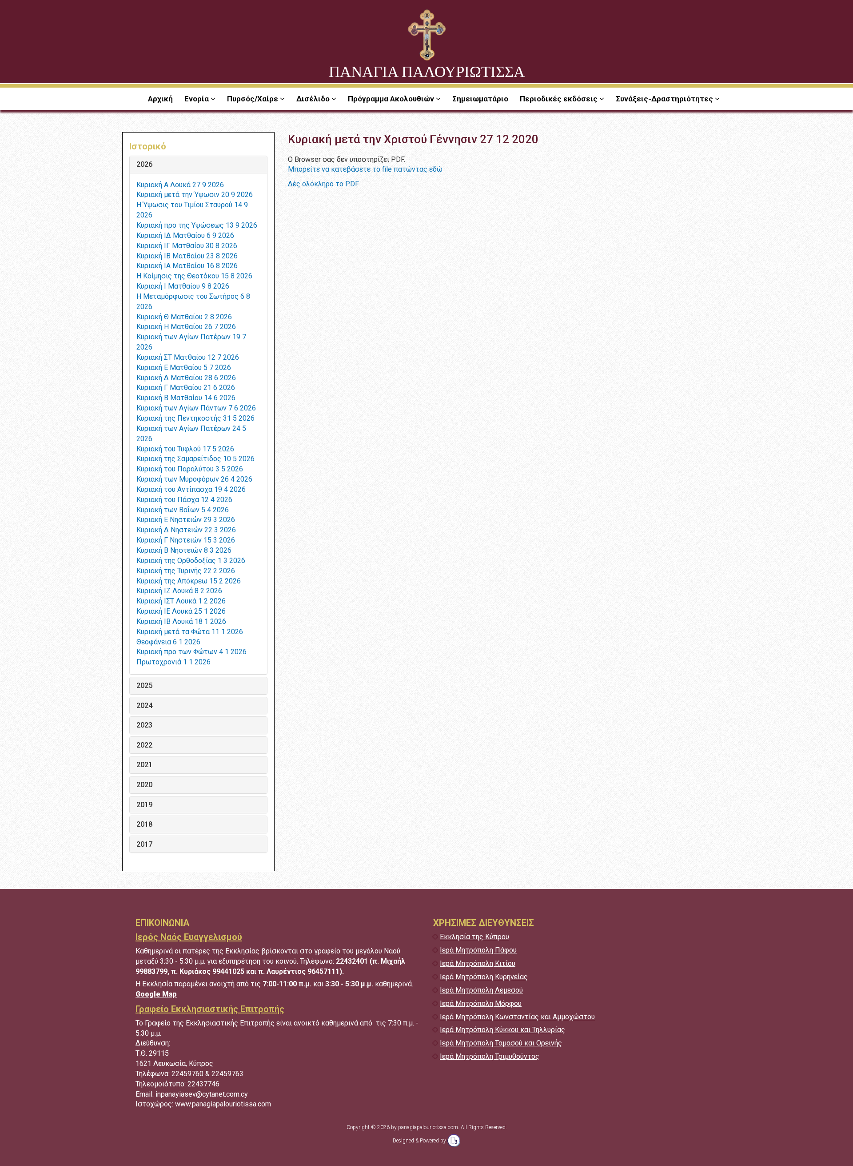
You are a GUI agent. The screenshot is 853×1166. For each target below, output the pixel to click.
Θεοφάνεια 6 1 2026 (168, 642)
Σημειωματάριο (480, 98)
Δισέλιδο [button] (313, 98)
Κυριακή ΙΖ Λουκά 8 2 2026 (179, 591)
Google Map (156, 994)
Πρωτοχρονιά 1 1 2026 (173, 662)
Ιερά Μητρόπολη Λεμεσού (481, 990)
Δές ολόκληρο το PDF (323, 184)
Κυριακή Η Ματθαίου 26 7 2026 (186, 326)
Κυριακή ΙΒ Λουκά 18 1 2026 (181, 621)
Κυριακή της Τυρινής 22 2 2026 (185, 571)
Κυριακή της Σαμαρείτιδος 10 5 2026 (195, 458)
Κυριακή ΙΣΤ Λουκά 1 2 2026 (181, 601)
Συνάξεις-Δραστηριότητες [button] (665, 98)
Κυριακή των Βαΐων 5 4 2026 (182, 510)
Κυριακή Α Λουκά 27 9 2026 (180, 185)
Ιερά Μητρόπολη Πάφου (478, 950)
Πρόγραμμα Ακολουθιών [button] (392, 98)
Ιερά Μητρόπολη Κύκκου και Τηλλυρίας (502, 1029)
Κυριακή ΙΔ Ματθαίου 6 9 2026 (185, 235)
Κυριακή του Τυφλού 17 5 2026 (185, 449)
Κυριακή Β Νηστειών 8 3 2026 (183, 550)
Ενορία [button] (197, 98)
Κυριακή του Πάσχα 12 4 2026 (184, 499)
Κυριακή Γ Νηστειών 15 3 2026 (185, 540)
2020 (144, 785)
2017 (144, 844)
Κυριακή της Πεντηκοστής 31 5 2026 (195, 418)
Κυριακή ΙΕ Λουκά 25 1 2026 (181, 611)
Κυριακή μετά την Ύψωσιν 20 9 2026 (194, 194)
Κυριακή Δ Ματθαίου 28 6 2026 (186, 378)
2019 (144, 805)
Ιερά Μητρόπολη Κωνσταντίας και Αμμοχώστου (517, 1017)
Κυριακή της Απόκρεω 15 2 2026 (188, 581)
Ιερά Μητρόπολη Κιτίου (477, 963)
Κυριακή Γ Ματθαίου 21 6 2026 (185, 387)
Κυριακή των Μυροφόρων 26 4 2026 (194, 479)
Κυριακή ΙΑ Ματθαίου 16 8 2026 (187, 265)
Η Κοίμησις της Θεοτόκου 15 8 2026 (194, 276)
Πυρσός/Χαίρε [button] (253, 98)
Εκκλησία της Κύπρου (474, 937)
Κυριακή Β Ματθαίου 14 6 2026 (185, 398)
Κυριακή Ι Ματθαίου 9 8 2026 (182, 286)
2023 (144, 725)
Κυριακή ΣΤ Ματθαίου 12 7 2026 (187, 357)
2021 (144, 765)
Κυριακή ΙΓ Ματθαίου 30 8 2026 (186, 245)
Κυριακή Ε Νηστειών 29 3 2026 (185, 519)
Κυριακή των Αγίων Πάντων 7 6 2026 (196, 408)
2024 (144, 706)
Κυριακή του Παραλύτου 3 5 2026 (189, 469)
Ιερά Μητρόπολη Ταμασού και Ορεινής (501, 1043)
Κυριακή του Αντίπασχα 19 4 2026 (191, 489)
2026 (144, 165)
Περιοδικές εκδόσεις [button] (559, 98)
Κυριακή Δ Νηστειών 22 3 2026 (186, 530)
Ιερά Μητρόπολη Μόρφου (481, 1003)
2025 (144, 686)
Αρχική (160, 98)
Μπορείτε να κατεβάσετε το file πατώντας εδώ (365, 169)
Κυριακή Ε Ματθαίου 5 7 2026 (183, 367)
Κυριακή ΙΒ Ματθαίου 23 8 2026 (187, 256)
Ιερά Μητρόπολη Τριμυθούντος (489, 1056)
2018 (144, 824)
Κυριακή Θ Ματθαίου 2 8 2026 (184, 317)
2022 (144, 745)
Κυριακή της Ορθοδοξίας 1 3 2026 (190, 560)
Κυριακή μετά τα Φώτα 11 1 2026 (189, 631)
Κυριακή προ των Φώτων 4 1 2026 (191, 651)
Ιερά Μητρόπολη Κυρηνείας (484, 977)
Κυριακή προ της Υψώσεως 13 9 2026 (196, 225)
